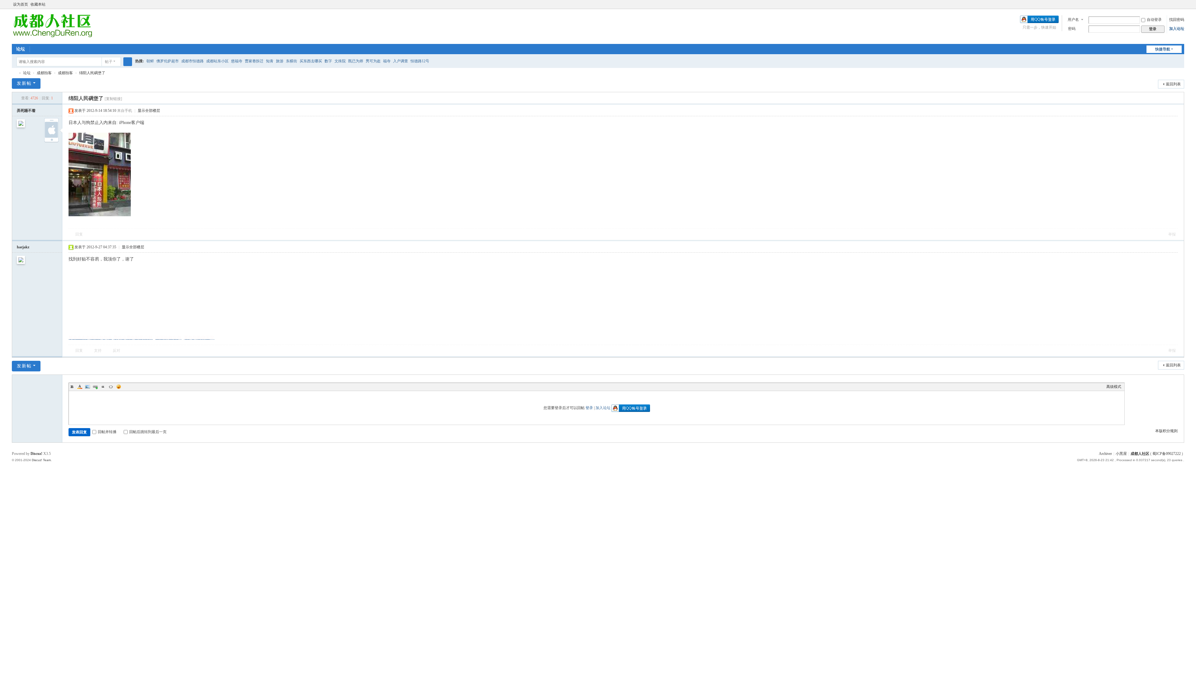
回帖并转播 (107, 432)
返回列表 (1173, 84)
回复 (79, 234)
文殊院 (340, 61)
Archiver (1105, 453)
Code (111, 387)
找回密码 (1176, 19)
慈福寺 (236, 61)
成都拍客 (44, 73)
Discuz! (36, 453)
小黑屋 (1121, 453)
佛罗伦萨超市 (167, 61)
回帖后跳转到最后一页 (148, 432)
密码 (1071, 28)
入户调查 (400, 61)
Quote (103, 387)
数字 (328, 61)
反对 (116, 350)
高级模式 (1113, 386)
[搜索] (127, 61)
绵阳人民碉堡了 (92, 73)
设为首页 (20, 4)
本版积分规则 (1166, 431)
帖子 (108, 62)
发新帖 (24, 83)
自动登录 (1154, 19)
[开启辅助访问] (1175, 4)
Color (80, 387)
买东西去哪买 (311, 61)
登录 (589, 408)
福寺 (387, 61)
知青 (269, 61)
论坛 (20, 49)
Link (95, 387)
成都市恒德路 (192, 61)
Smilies (119, 387)
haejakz (23, 247)
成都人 (14, 73)
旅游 (279, 61)
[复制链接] (113, 99)
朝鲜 (150, 61)
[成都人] (52, 26)
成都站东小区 (217, 61)
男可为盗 (373, 61)
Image (87, 387)
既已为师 (355, 61)
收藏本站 (38, 4)
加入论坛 (1176, 28)
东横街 (291, 61)
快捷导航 (1162, 49)
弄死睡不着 (26, 110)
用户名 (1073, 19)
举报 (1172, 234)
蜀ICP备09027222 (1167, 453)
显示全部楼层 (149, 110)
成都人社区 (1140, 453)
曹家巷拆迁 (254, 61)
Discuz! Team (41, 460)
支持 (98, 350)
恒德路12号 (420, 61)
